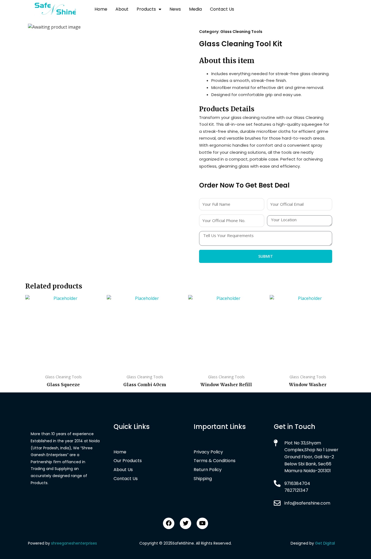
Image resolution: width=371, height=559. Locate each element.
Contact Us (222, 9)
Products (146, 9)
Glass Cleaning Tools (241, 31)
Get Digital (325, 543)
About (121, 9)
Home (101, 9)
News (175, 9)
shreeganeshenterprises (74, 543)
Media (195, 9)
